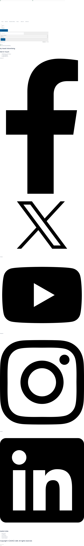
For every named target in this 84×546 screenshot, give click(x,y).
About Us (22, 21)
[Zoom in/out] (3, 544)
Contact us (27, 21)
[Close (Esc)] (0, 544)
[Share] (1, 544)
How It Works (4, 535)
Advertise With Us (12, 21)
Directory (6, 21)
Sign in (3, 25)
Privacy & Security (5, 536)
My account (4, 533)
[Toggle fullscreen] (2, 544)
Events (18, 21)
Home (2, 21)
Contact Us (4, 534)
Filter (3, 39)
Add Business (4, 30)
